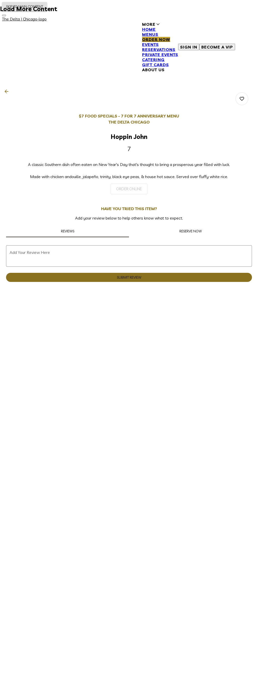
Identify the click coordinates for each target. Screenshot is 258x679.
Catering (153, 59)
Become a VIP (217, 47)
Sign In (188, 47)
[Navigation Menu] (4, 15)
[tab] (67, 231)
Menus (150, 34)
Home (149, 29)
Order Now (156, 39)
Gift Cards (155, 64)
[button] (160, 47)
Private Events (160, 54)
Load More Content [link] (28, 9)
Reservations (158, 49)
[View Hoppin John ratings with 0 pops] (242, 99)
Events (150, 44)
